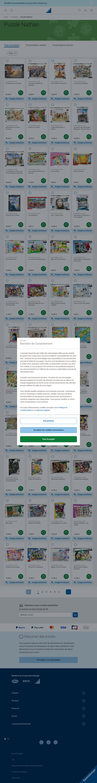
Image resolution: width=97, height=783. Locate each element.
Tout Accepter (48, 439)
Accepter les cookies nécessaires (48, 430)
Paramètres (48, 421)
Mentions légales (43, 410)
